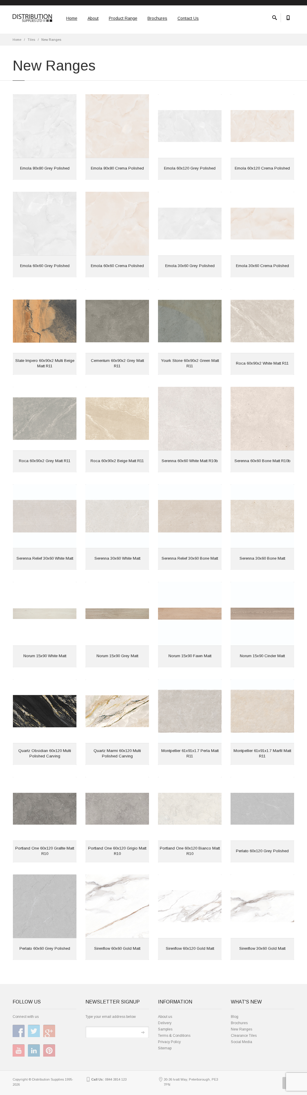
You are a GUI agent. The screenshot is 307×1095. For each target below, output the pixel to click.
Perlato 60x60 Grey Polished (44, 948)
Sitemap (164, 1048)
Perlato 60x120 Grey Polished (262, 851)
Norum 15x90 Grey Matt (117, 656)
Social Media (241, 1042)
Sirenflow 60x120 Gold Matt (190, 948)
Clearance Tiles (244, 1035)
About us (165, 1017)
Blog (234, 1017)
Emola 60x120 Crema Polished (262, 168)
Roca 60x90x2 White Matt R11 (262, 363)
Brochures (157, 18)
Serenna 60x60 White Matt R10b (190, 461)
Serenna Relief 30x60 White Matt (44, 558)
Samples (165, 1029)
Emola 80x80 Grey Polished (45, 168)
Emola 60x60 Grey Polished (45, 265)
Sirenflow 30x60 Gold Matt (262, 948)
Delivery (164, 1023)
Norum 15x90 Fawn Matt (189, 656)
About (93, 18)
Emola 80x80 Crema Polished (117, 168)
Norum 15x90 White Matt (44, 656)
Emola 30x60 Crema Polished (262, 265)
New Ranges (241, 1029)
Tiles (31, 39)
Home (71, 18)
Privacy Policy (169, 1042)
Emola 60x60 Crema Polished (117, 265)
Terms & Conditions (174, 1035)
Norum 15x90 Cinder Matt (262, 656)
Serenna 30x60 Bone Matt (262, 558)
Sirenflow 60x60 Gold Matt (117, 948)
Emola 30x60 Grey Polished (190, 265)
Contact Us (188, 18)
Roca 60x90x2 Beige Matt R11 (117, 461)
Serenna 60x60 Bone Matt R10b (262, 461)
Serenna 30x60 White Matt (117, 558)
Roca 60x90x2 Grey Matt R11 (44, 461)
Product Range (123, 18)
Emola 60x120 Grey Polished (190, 168)
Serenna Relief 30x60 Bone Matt (190, 558)
